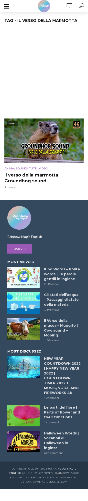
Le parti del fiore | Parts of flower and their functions (62, 412)
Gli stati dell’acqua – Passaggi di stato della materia (61, 300)
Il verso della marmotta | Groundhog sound (32, 178)
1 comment (51, 398)
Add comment (53, 453)
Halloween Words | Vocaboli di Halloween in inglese (61, 440)
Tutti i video (38, 168)
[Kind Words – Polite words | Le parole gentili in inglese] (23, 277)
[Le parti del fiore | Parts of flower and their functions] (23, 415)
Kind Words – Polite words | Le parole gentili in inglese (62, 274)
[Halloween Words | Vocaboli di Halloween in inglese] (23, 441)
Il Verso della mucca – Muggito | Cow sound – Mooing (61, 327)
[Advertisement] (44, 72)
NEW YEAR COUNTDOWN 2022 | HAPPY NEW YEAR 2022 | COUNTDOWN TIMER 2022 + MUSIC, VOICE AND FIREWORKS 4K (62, 375)
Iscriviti (20, 248)
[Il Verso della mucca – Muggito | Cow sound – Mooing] (23, 329)
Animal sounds (16, 168)
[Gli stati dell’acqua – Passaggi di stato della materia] (23, 303)
